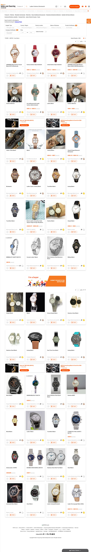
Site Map (45, 531)
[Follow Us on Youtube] (52, 534)
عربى (60, 529)
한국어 (64, 529)
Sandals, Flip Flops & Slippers (68, 14)
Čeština (22, 529)
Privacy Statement (30, 531)
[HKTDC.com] (45, 525)
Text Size (76, 527)
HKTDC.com (15, 527)
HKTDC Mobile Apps (38, 527)
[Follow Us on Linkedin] (47, 534)
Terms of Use (23, 531)
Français (37, 529)
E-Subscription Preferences (67, 527)
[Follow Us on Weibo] (49, 534)
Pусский (56, 529)
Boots (38, 17)
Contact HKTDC (29, 527)
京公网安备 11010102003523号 (64, 531)
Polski (46, 529)
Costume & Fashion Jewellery (11, 17)
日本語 (68, 529)
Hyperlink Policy (39, 531)
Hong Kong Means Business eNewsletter (52, 527)
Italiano (41, 529)
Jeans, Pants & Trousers (31, 17)
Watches (12, 14)
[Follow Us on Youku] (54, 534)
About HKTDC (22, 527)
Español (32, 529)
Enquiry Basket (75, 550)
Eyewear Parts (22, 17)
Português (51, 529)
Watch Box (28, 14)
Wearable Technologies (20, 14)
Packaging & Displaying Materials (53, 14)
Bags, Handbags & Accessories (38, 14)
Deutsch (27, 529)
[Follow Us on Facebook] (44, 534)
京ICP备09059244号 (53, 531)
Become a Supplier (74, 6)
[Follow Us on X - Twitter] (45, 534)
